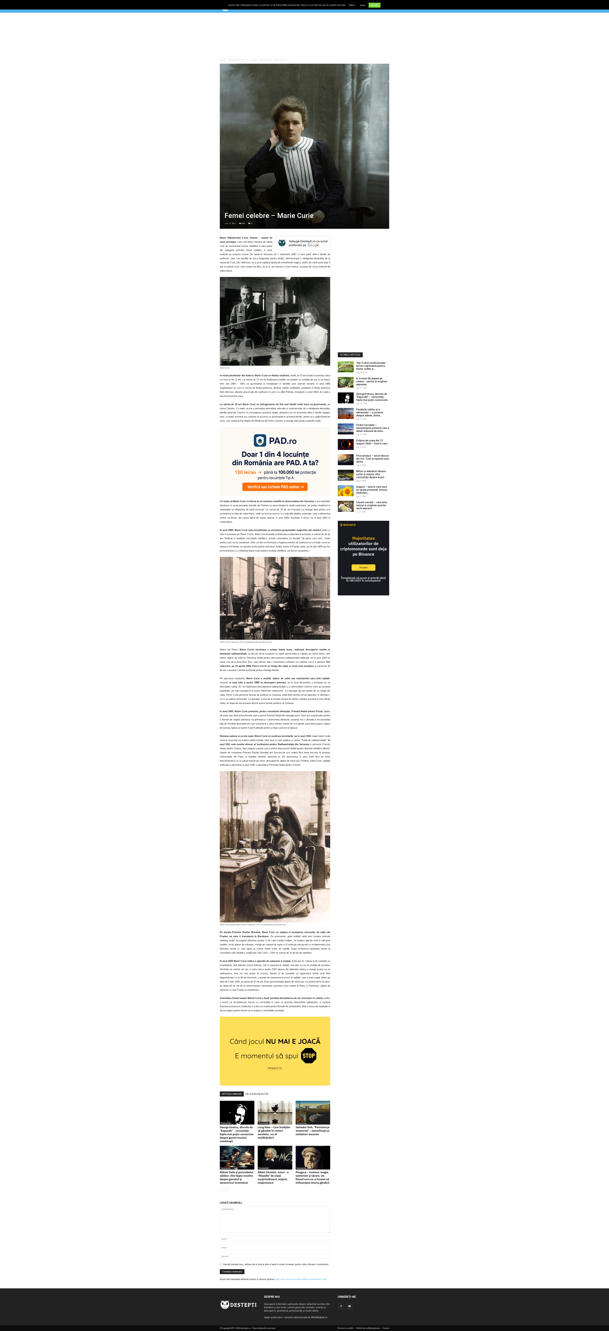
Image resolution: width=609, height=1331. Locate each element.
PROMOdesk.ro (319, 1317)
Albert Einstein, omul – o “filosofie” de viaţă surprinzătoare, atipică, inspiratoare (273, 1177)
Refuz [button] (352, 5)
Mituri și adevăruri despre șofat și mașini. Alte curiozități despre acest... (371, 474)
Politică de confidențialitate (368, 1328)
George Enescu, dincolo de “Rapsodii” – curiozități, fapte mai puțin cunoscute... (372, 396)
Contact (385, 1328)
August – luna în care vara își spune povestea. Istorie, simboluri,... (371, 489)
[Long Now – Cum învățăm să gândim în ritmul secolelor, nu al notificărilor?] (275, 1113)
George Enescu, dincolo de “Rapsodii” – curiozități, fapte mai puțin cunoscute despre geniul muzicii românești (236, 1134)
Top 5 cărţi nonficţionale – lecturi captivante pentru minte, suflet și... (371, 365)
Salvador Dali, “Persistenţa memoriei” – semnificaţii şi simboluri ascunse (312, 1131)
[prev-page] (222, 1189)
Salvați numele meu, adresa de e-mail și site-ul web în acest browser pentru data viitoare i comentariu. (276, 1264)
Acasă (222, 59)
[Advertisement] (304, 36)
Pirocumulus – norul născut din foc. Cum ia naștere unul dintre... (372, 458)
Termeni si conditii (345, 1328)
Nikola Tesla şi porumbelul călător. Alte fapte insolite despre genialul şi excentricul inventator (236, 1177)
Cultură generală (235, 59)
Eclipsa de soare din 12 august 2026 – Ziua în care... (372, 442)
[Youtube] (349, 1306)
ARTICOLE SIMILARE (232, 1094)
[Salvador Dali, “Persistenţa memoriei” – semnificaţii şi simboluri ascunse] (313, 1113)
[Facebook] (341, 1306)
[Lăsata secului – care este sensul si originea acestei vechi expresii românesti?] (346, 506)
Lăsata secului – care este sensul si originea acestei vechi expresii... (371, 505)
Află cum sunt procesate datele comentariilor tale (300, 1279)
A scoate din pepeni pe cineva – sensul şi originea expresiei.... (371, 381)
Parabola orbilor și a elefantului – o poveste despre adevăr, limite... (369, 412)
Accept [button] (374, 5)
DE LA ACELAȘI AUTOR (257, 1094)
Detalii (362, 5)
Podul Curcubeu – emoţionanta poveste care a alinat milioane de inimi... (372, 428)
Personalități (251, 59)
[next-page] (227, 1189)
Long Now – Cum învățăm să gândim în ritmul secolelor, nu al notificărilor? (274, 1132)
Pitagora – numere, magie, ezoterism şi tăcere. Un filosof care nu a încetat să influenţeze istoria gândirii (312, 1177)
